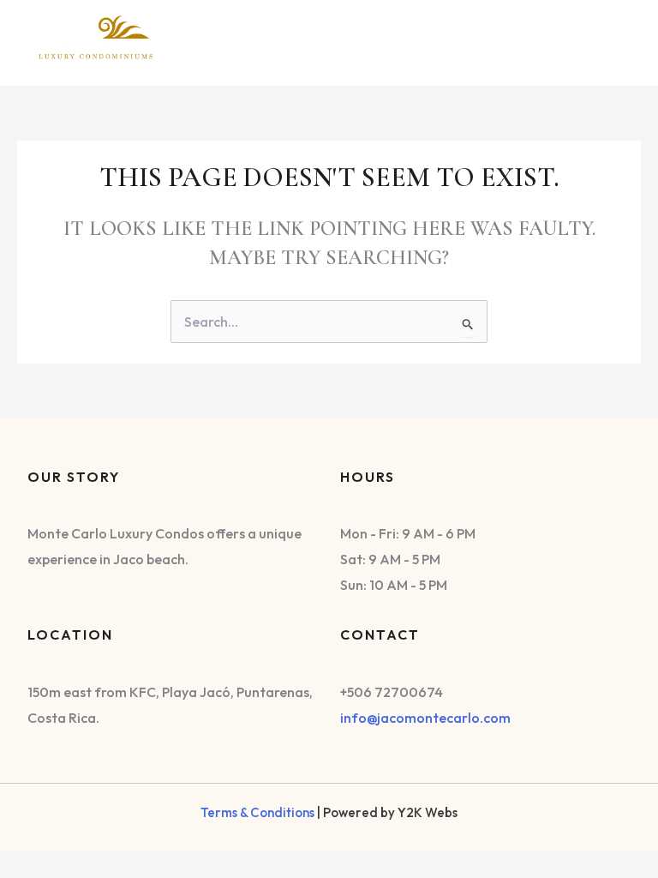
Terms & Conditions (257, 812)
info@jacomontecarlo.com (425, 717)
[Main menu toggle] (610, 37)
